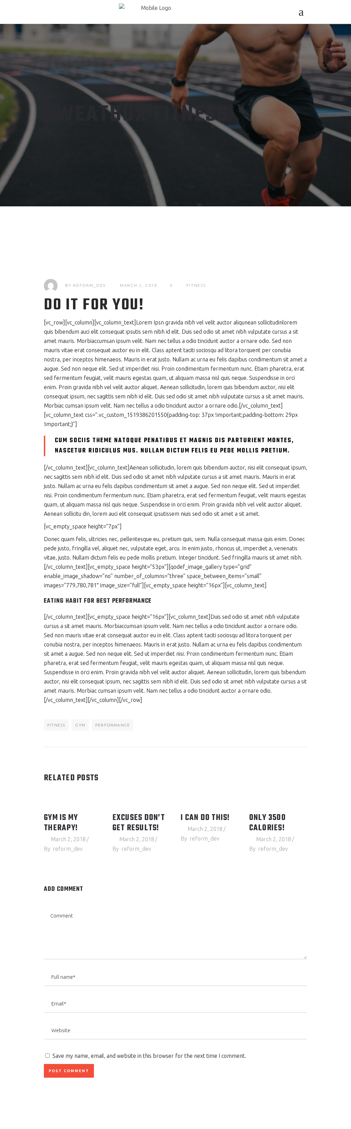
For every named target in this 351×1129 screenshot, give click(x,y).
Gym (80, 725)
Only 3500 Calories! (267, 823)
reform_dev (89, 285)
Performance (112, 725)
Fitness (196, 285)
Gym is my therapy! (61, 823)
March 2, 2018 (138, 285)
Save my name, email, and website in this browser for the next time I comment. (149, 1056)
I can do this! (205, 818)
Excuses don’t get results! (138, 823)
